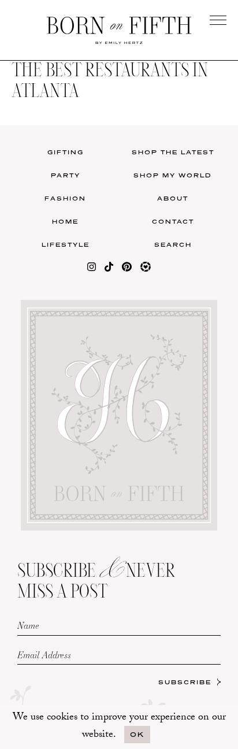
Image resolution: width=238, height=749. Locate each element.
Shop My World (172, 175)
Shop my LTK (178, 447)
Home (65, 221)
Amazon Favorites (60, 376)
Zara (60, 423)
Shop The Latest (173, 152)
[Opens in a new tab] (91, 269)
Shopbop (60, 399)
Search (173, 244)
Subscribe (184, 681)
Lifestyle (66, 244)
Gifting (65, 152)
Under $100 (60, 447)
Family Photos (177, 399)
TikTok (178, 376)
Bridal (178, 423)
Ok (137, 734)
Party (65, 175)
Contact (173, 221)
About (172, 198)
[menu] (218, 20)
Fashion (65, 198)
